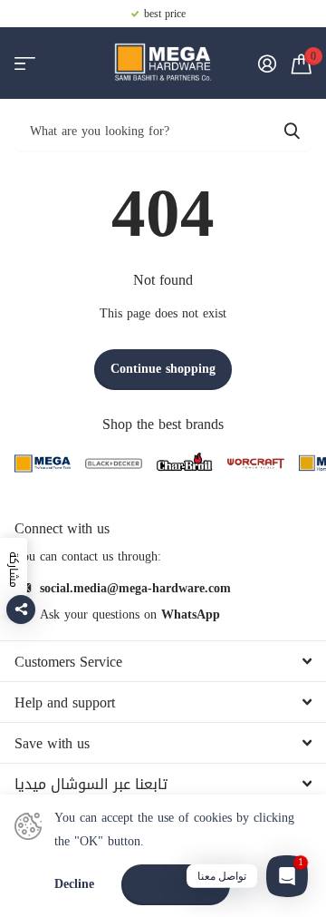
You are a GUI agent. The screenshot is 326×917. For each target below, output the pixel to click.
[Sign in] (266, 63)
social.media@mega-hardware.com (135, 588)
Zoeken (292, 130)
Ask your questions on (130, 614)
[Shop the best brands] (42, 464)
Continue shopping (163, 368)
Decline (74, 885)
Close (163, 661)
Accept (176, 884)
